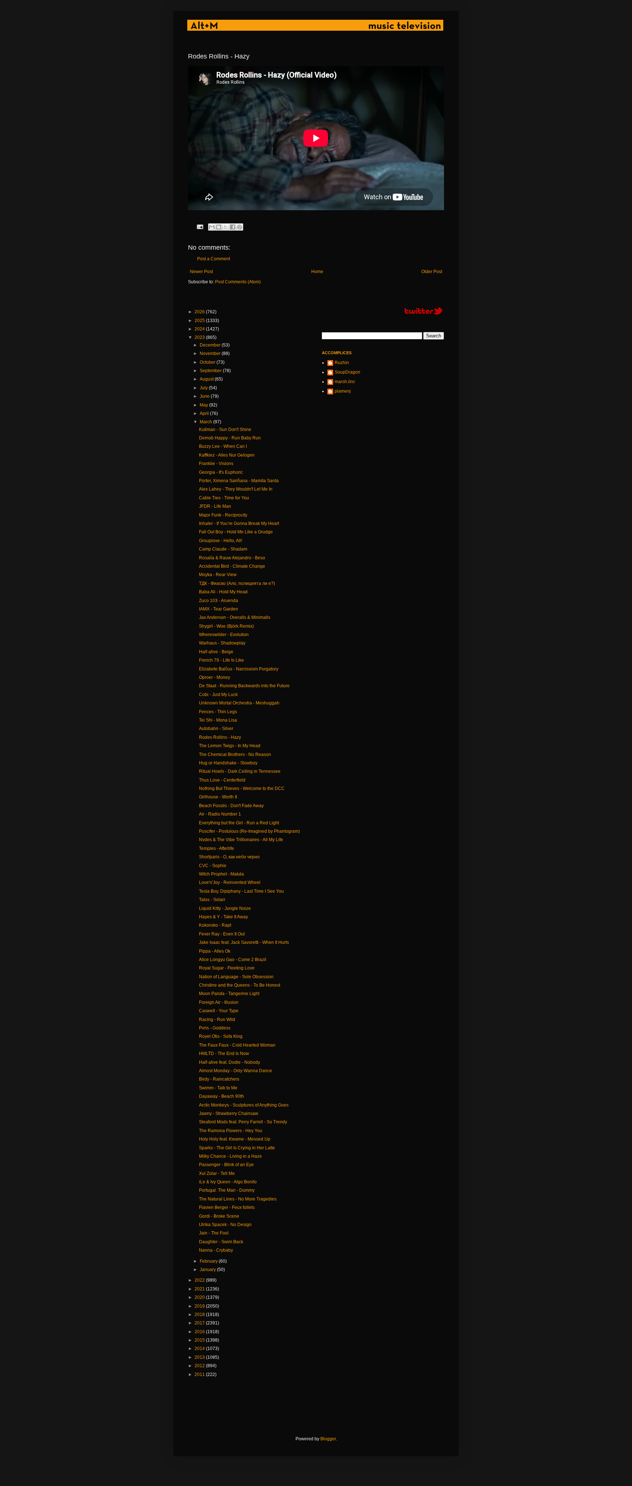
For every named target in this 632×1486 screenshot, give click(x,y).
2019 (200, 1306)
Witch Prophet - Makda (221, 874)
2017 (200, 1323)
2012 (200, 1365)
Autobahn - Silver (216, 728)
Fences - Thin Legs (218, 711)
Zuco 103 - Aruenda (218, 600)
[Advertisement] (321, 1406)
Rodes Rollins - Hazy (220, 737)
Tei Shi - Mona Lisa (218, 720)
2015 (200, 1340)
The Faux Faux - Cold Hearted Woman (237, 1045)
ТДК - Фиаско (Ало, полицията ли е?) (237, 583)
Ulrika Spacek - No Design (225, 1224)
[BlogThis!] (218, 227)
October (208, 362)
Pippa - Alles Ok (214, 951)
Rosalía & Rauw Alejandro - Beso (232, 557)
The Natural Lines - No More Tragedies (237, 1199)
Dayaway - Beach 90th (221, 1096)
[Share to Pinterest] (239, 227)
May (204, 405)
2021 (200, 1289)
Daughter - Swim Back (221, 1241)
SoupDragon (347, 372)
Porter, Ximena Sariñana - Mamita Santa (239, 480)
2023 (200, 337)
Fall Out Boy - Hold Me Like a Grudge (236, 531)
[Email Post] (199, 226)
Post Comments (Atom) (238, 281)
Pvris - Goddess (214, 1028)
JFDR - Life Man (215, 506)
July (204, 387)
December (211, 345)
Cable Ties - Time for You (224, 497)
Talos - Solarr (212, 899)
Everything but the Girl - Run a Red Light (239, 822)
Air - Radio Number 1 (220, 814)
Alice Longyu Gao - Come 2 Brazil (232, 959)
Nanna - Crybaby (216, 1250)
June (205, 396)
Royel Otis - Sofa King (220, 1036)
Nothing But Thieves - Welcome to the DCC (242, 788)
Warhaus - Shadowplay (222, 643)
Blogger (328, 1438)
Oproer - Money (214, 677)
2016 (200, 1331)
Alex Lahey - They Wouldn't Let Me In (235, 489)
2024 (200, 329)
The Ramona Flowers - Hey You (230, 1130)
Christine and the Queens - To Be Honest (239, 985)
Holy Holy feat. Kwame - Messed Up (234, 1139)
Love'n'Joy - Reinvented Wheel (229, 882)
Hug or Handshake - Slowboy (228, 762)
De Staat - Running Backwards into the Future (244, 685)
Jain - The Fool (214, 1233)
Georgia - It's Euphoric (221, 472)
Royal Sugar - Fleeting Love (227, 968)
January (208, 1269)
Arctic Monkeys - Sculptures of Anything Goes (244, 1105)
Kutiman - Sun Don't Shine (225, 429)
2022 (200, 1280)
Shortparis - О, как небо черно (229, 856)
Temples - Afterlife (216, 848)
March (206, 421)
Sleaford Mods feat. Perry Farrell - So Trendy (243, 1121)
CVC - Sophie (212, 865)
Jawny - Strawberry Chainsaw (228, 1113)
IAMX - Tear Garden (218, 609)
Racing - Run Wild (217, 1019)
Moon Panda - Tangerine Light (229, 993)
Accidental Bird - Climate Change (232, 566)
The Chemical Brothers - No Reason (235, 754)
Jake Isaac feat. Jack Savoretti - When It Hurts (244, 942)
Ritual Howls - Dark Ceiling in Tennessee (240, 771)
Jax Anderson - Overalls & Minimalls (234, 617)
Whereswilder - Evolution (224, 634)
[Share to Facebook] (232, 227)
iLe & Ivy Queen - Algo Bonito (228, 1181)
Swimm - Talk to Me (218, 1087)
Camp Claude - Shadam (223, 549)
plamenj (343, 391)
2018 (200, 1314)
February (209, 1261)
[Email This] (211, 227)
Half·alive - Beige (216, 651)
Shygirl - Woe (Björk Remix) (226, 626)
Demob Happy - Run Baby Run (230, 437)
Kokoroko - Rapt (215, 925)
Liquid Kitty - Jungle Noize (225, 908)
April (205, 413)
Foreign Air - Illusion (218, 1002)
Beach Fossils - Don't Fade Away (231, 805)
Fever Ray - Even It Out (222, 934)
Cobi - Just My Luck (218, 694)
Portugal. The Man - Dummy (227, 1190)
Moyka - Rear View (218, 574)
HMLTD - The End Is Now (224, 1053)
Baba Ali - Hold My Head (223, 591)
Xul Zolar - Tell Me (217, 1173)
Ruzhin (342, 362)
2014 (200, 1348)
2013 (200, 1357)
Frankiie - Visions (216, 463)
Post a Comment (213, 258)
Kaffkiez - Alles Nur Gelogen (227, 455)
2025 (200, 320)
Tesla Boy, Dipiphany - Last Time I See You (241, 891)
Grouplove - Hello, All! (220, 540)
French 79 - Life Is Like (221, 660)
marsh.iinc (345, 381)
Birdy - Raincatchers (219, 1079)
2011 (200, 1374)
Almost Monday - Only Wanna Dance (235, 1070)
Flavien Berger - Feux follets (227, 1207)
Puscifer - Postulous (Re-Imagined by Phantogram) (249, 831)
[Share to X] (225, 227)
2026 (200, 311)
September (211, 370)
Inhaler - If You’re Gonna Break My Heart (239, 523)
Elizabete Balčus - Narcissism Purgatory (238, 669)
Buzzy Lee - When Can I (223, 446)
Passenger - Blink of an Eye (226, 1164)
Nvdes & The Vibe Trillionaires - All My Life (241, 839)
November (211, 353)
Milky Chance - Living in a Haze (230, 1156)
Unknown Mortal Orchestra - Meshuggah (239, 703)
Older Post (431, 271)
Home (317, 271)
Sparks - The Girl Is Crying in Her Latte (237, 1147)
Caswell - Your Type (218, 1010)
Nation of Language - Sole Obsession (236, 976)
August (207, 379)
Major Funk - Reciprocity (223, 515)
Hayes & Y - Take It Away (223, 916)
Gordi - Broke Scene (219, 1216)
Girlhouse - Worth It (218, 796)
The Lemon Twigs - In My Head (229, 745)
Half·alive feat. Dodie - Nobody (229, 1062)
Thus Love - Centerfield (222, 780)
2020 (200, 1297)
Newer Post (201, 271)
